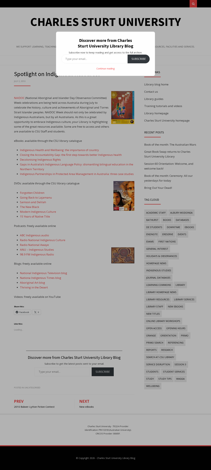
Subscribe (139, 59)
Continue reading (105, 68)
